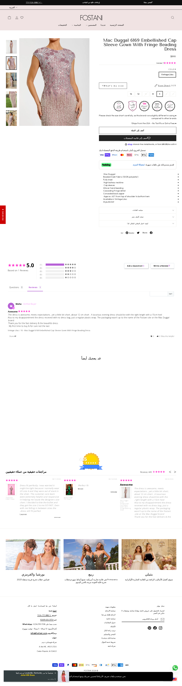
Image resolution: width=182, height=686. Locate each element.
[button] (158, 336)
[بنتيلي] (149, 554)
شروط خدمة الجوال (109, 642)
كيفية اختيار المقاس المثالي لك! (137, 224)
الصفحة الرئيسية (117, 25)
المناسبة (77, 25)
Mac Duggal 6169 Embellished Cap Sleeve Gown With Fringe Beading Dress (57, 330)
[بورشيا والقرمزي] (33, 554)
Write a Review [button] (161, 266)
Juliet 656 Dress (28, 675)
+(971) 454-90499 (47, 620)
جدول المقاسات (109, 622)
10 (146, 94)
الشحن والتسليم (109, 634)
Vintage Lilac (167, 74)
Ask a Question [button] (134, 266)
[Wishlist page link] (21, 17)
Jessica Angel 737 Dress (68, 498)
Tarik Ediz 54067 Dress (10, 498)
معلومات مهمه (110, 607)
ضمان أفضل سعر (138, 217)
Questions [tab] (14, 287)
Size (139, 86)
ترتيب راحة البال (110, 630)
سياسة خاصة (110, 619)
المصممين (92, 25)
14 (131, 94)
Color (172, 69)
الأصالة (112, 626)
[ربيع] (91, 554)
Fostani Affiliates (108, 638)
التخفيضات (62, 25)
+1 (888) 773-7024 (44, 615)
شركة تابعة (111, 646)
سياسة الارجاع (110, 611)
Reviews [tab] (33, 287)
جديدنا (103, 25)
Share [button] (12, 336)
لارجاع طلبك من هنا (108, 615)
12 (138, 94)
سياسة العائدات (138, 210)
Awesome (126, 484)
